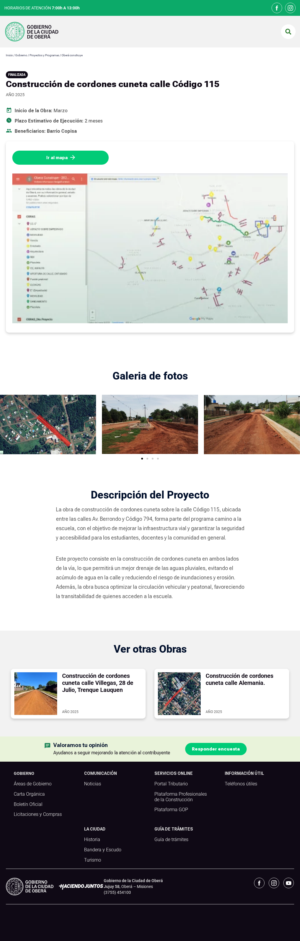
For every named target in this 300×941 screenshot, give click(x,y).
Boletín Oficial (28, 804)
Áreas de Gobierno (33, 784)
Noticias (92, 784)
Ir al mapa (57, 157)
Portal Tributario (171, 784)
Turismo (92, 860)
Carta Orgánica (29, 794)
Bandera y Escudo (102, 849)
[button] (288, 31)
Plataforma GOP (171, 809)
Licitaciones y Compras (38, 814)
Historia (92, 839)
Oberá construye (72, 55)
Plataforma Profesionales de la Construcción (180, 797)
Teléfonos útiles (241, 784)
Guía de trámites (171, 839)
